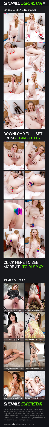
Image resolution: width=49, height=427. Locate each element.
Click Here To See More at (24, 264)
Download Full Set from (23, 135)
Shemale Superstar (19, 424)
